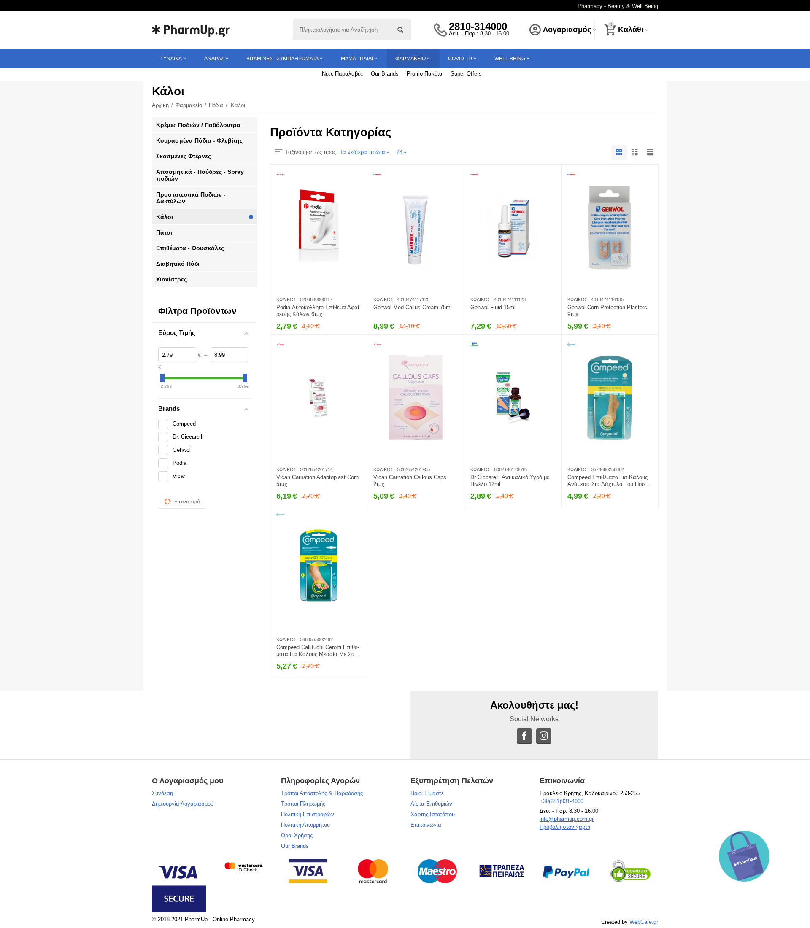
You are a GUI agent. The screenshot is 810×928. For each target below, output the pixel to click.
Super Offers (466, 73)
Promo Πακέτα (425, 73)
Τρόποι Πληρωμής (303, 804)
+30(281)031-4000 (561, 801)
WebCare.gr (643, 922)
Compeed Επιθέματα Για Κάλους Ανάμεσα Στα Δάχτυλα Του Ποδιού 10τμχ (609, 481)
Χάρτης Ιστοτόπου (432, 814)
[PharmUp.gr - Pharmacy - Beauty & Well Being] (191, 29)
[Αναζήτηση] (400, 30)
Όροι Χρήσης (297, 835)
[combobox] (352, 29)
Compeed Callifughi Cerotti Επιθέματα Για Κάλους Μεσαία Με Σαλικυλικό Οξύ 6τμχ (318, 651)
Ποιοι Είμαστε (427, 793)
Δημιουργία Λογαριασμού (182, 804)
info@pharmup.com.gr (567, 819)
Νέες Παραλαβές (342, 73)
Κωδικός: (287, 299)
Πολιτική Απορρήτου (305, 825)
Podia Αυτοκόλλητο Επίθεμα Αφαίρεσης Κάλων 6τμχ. (318, 310)
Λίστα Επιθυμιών (431, 804)
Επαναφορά (187, 501)
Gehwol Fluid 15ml (493, 307)
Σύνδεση (162, 793)
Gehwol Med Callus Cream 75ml (412, 307)
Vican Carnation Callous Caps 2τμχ (409, 480)
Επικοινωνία (425, 825)
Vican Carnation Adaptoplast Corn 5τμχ (317, 480)
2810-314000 (478, 26)
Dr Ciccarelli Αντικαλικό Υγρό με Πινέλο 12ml (509, 480)
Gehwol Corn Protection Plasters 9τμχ (607, 310)
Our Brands (385, 73)
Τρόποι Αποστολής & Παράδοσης (321, 793)
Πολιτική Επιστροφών (307, 814)
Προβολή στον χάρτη (565, 827)
